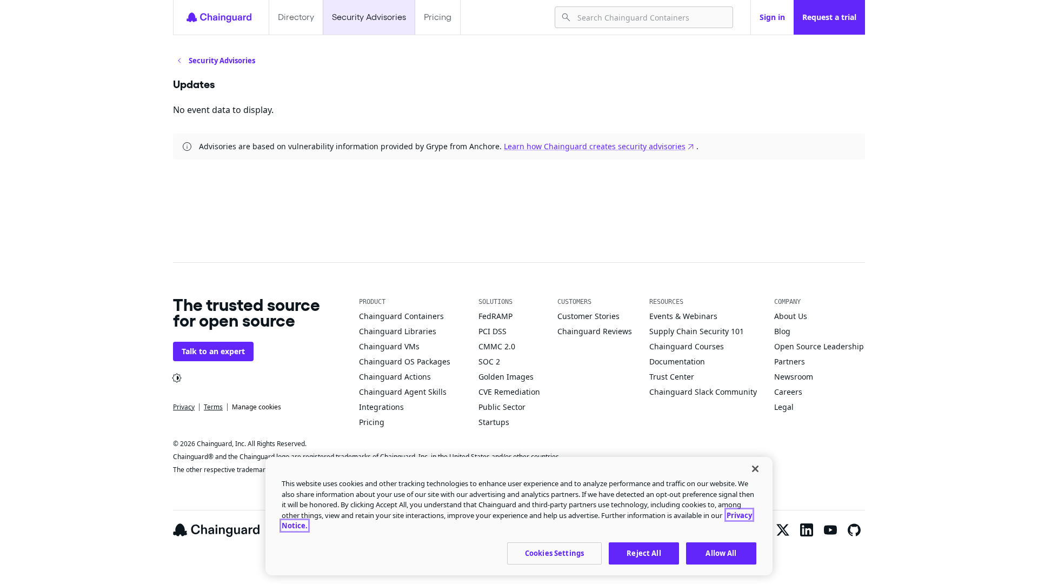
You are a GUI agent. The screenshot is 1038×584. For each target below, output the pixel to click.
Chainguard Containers (401, 316)
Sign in (772, 17)
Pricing (437, 17)
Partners (789, 361)
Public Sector (501, 407)
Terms (213, 407)
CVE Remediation (509, 392)
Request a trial (829, 17)
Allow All (721, 553)
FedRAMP (495, 316)
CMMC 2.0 (496, 346)
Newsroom (793, 376)
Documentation (677, 361)
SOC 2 (489, 361)
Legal (784, 407)
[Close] (755, 469)
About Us (790, 316)
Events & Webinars (683, 316)
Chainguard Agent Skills (403, 392)
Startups (493, 422)
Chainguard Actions (395, 376)
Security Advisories (369, 17)
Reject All (644, 553)
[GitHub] (854, 530)
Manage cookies (256, 407)
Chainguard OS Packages (404, 361)
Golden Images (506, 376)
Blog (782, 331)
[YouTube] (830, 530)
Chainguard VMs (389, 346)
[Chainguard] (219, 17)
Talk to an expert (213, 351)
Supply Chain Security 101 (696, 331)
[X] (783, 530)
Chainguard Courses (686, 346)
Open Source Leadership (819, 346)
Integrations (381, 407)
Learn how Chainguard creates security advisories (595, 146)
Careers (788, 392)
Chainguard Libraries (397, 331)
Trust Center (671, 376)
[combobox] (650, 17)
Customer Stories (588, 316)
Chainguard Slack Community (703, 392)
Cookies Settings (554, 553)
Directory (296, 17)
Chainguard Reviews (594, 331)
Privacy (184, 407)
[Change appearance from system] (177, 378)
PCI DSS (492, 331)
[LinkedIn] (806, 530)
